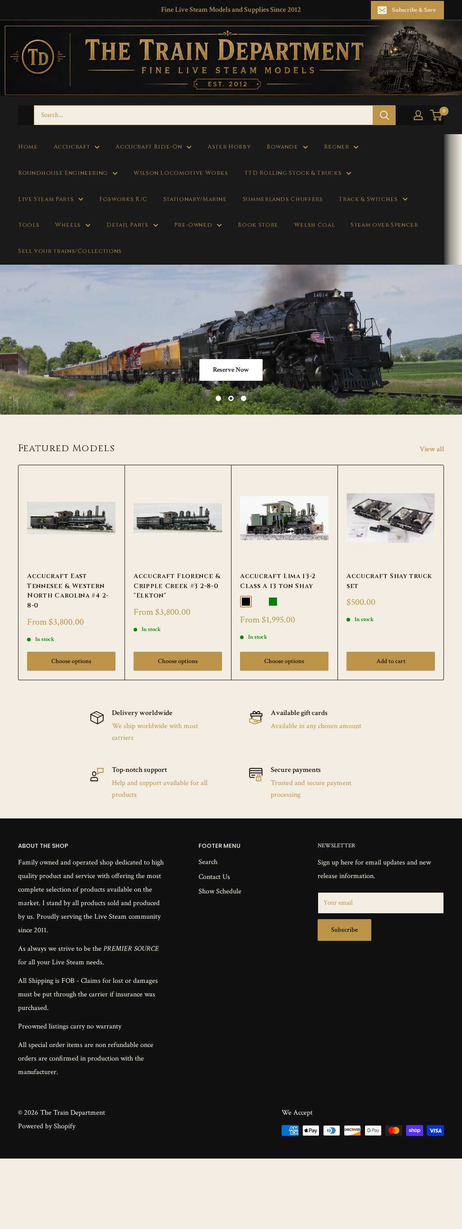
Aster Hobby (229, 147)
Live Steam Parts (46, 199)
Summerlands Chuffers (283, 199)
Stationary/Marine (195, 199)
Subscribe (344, 929)
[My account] (418, 115)
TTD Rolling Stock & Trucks (293, 173)
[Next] (444, 572)
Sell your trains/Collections (70, 251)
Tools (28, 225)
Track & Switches (367, 199)
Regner (336, 147)
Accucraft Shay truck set (389, 581)
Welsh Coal (314, 225)
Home (28, 147)
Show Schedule (220, 891)
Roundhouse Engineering (63, 173)
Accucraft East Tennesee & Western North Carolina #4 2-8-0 (68, 591)
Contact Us (214, 877)
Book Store (258, 225)
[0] (436, 115)
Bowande (282, 147)
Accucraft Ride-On (149, 147)
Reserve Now (231, 369)
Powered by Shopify (46, 1126)
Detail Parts (127, 225)
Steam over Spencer (384, 225)
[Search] (384, 115)
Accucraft (72, 147)
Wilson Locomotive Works (181, 173)
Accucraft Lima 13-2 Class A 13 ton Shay (277, 581)
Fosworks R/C (123, 199)
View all (433, 449)
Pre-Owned (193, 225)
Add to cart (391, 662)
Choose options (71, 662)
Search (208, 862)
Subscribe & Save (414, 10)
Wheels (68, 225)
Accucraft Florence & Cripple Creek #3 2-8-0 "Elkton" (177, 586)
